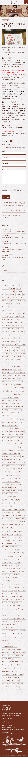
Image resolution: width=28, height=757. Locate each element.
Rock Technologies (7, 369)
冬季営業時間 (5, 581)
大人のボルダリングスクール (9, 646)
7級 (7, 528)
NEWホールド (5, 319)
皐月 (20, 602)
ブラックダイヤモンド (7, 428)
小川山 (20, 353)
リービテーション (21, 521)
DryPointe (15, 447)
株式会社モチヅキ (6, 624)
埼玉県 (7, 205)
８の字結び (13, 540)
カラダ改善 (5, 618)
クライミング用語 (6, 313)
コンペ (14, 313)
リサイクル (5, 316)
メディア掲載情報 (15, 587)
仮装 (17, 434)
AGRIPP (16, 593)
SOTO (3, 465)
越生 (16, 205)
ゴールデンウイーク (7, 388)
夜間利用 (16, 500)
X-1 (11, 574)
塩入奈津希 (12, 683)
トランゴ (13, 680)
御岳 (3, 338)
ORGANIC (14, 674)
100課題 (11, 500)
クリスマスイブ (6, 584)
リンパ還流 (17, 562)
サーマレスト (16, 624)
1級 (13, 416)
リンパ (4, 568)
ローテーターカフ (6, 605)
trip (16, 202)
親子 (15, 599)
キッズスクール (10, 338)
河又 (9, 643)
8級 (13, 434)
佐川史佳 (4, 655)
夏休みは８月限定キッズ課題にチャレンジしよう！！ (13, 258)
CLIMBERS (21, 431)
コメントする (6, 197)
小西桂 (16, 671)
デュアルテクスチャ (7, 543)
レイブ (4, 637)
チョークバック (6, 366)
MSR (9, 419)
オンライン (5, 518)
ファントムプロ (6, 690)
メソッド (11, 668)
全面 (9, 381)
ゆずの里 (17, 609)
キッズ (14, 310)
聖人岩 (20, 369)
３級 (3, 384)
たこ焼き (10, 590)
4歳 (3, 391)
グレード (13, 303)
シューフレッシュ (13, 409)
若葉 (9, 325)
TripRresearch (5, 341)
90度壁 (10, 378)
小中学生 (20, 490)
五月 (23, 419)
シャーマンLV (5, 484)
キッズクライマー (18, 556)
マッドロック (19, 468)
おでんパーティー (6, 577)
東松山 (10, 205)
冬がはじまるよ (21, 581)
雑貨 (14, 605)
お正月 (22, 587)
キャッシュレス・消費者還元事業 (10, 630)
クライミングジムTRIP (8, 297)
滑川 (9, 307)
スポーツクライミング (7, 444)
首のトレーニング (6, 553)
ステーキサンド (12, 633)
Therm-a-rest (16, 612)
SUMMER (12, 450)
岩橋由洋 (4, 487)
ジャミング (5, 406)
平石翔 (21, 661)
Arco (13, 596)
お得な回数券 (16, 665)
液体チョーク (9, 344)
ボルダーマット (6, 512)
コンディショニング (16, 300)
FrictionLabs (5, 661)
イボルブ (16, 316)
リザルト (13, 335)
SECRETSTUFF (14, 661)
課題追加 (4, 331)
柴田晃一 (4, 615)
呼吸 (10, 406)
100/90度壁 (11, 375)
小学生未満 (17, 456)
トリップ (7, 203)
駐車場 (10, 440)
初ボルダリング (20, 328)
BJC (20, 546)
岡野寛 (23, 652)
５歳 (7, 431)
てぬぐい (13, 472)
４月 (20, 419)
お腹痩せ (10, 556)
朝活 (18, 680)
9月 (3, 416)
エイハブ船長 (9, 493)
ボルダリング (13, 203)
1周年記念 (4, 453)
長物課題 (14, 325)
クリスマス (5, 353)
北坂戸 (4, 300)
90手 (18, 553)
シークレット (5, 335)
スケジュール (16, 475)
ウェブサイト (5, 163)
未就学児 (16, 397)
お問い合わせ (5, 490)
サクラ (21, 596)
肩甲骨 (12, 391)
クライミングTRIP (6, 462)
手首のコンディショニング (13, 571)
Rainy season (5, 412)
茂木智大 (16, 686)
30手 (3, 344)
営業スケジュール (6, 310)
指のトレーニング (6, 509)
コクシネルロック (6, 612)
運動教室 (4, 621)
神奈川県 (4, 658)
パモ (12, 671)
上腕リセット (20, 565)
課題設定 (16, 347)
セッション (10, 347)
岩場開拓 (13, 412)
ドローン (10, 615)
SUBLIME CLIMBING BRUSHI (9, 546)
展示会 (4, 372)
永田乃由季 (10, 425)
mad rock (20, 406)
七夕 (21, 447)
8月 (21, 412)
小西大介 (18, 652)
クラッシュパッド (18, 459)
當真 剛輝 (4, 500)
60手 (3, 434)
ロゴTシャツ (5, 450)
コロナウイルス (6, 394)
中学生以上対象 (6, 649)
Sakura (7, 459)
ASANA (23, 375)
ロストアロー (5, 680)
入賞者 (14, 307)
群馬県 (20, 394)
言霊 (9, 559)
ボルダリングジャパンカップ (9, 549)
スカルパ (10, 593)
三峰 (16, 444)
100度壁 (4, 375)
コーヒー (4, 419)
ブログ (10, 229)
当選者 (14, 378)
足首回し (4, 633)
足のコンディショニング (8, 515)
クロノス (19, 356)
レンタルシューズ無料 (14, 618)
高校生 (13, 649)
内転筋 (11, 518)
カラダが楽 (11, 621)
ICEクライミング (6, 596)
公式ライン (15, 487)
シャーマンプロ (6, 693)
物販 (22, 553)
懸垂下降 (4, 590)
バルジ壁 (11, 652)
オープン (13, 319)
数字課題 (4, 403)
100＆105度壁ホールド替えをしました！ (13, 237)
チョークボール (10, 384)
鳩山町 (18, 472)
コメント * (4, 169)
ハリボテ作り (5, 472)
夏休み (11, 686)
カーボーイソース (6, 677)
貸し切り (22, 509)
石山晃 (4, 665)
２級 (17, 350)
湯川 (23, 571)
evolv (18, 331)
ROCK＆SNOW (19, 524)
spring (14, 202)
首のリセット (21, 549)
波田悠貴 (4, 381)
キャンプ (4, 359)
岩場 (8, 437)
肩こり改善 (10, 534)
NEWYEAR (5, 456)
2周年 (17, 391)
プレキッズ (14, 400)
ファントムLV (16, 481)
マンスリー (18, 203)
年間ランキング (6, 400)
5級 (24, 353)
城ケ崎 (4, 437)
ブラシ (15, 543)
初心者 (18, 366)
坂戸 (22, 297)
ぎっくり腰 (13, 531)
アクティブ (14, 506)
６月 (14, 462)
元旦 (9, 655)
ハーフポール (19, 621)
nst (19, 453)
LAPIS (9, 658)
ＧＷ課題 (4, 559)
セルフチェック (11, 568)
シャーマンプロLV (16, 693)
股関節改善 (5, 537)
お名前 (4, 151)
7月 (18, 462)
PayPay (4, 425)
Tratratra (23, 612)
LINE (9, 487)
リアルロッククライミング (18, 210)
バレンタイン (16, 440)
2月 (19, 590)
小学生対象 (5, 363)
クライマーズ (5, 503)
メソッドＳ (18, 668)
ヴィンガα (16, 574)
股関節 (13, 366)
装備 (10, 475)
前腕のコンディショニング (8, 565)
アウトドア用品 (19, 422)
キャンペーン (5, 350)
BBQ (18, 412)
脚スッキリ (17, 537)
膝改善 (11, 537)
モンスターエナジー (7, 397)
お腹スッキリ (17, 534)
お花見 (20, 444)
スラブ (17, 338)
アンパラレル (17, 496)
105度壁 (4, 378)
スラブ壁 (22, 462)
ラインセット (20, 341)
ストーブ (16, 512)
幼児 (3, 431)
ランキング (21, 363)
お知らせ (11, 241)
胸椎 (23, 456)
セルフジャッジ (13, 363)
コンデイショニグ (16, 559)
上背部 (7, 391)
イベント (20, 202)
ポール (12, 503)
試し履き (20, 325)
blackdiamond (5, 671)
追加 (16, 344)
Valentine (4, 409)
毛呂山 (13, 205)
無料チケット (10, 372)
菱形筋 (11, 524)
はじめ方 (4, 602)
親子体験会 (13, 490)
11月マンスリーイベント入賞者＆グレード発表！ (12, 216)
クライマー (15, 509)
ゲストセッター (19, 428)
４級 (10, 353)
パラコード (5, 627)
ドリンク (8, 434)
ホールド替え (5, 303)
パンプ (11, 562)
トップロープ (5, 540)
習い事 (19, 378)
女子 (3, 599)
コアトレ (4, 556)
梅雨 (3, 356)
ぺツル (4, 347)
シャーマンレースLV (16, 484)
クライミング (5, 288)
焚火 (3, 493)
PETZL (22, 316)
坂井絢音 (13, 341)
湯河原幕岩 (18, 384)
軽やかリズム (20, 683)
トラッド (14, 381)
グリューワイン (15, 584)
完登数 (18, 605)
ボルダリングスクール (7, 478)
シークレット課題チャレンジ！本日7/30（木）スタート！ (13, 250)
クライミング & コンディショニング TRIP (14, 2)
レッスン (4, 440)
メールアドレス (6, 157)
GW (20, 409)
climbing (11, 202)
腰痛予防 (20, 531)
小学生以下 (17, 518)
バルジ (23, 366)
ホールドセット (11, 521)
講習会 (12, 350)
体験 (14, 553)
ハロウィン (19, 335)
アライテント (11, 359)
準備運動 (4, 506)
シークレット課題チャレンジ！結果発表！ (13, 231)
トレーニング (22, 344)
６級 (20, 400)
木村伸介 (4, 422)
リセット (21, 350)
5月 (11, 459)
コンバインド (5, 574)
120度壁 (21, 388)
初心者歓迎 (5, 475)
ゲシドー (4, 643)
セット (16, 493)
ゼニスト (18, 640)
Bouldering (6, 202)
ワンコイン (13, 581)
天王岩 (15, 369)
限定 (3, 528)
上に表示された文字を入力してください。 (13, 190)
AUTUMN (23, 450)
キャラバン (5, 686)
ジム (8, 300)
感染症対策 (5, 640)
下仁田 (15, 353)
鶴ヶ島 (21, 205)
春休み (20, 599)
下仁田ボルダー (6, 674)
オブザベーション (20, 515)
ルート (4, 521)
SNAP (23, 475)
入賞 (24, 356)
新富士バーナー (11, 465)
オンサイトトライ (15, 437)
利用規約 (4, 593)
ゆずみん (23, 609)
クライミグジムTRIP (7, 496)
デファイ (15, 419)
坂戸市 (3, 205)
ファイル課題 (11, 331)
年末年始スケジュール (13, 403)
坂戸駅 (11, 456)
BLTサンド (12, 640)
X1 (24, 621)
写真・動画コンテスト (17, 655)
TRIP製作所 (14, 394)
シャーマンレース (6, 481)
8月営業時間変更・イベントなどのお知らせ (14, 243)
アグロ (23, 590)
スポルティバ (16, 577)
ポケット (20, 540)
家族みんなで (9, 599)
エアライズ (5, 468)
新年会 (15, 406)
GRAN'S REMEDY (6, 447)
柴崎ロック (5, 652)
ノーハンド (5, 562)
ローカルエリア (20, 465)
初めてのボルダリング (7, 609)
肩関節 (4, 524)
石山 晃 (11, 468)
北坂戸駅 (23, 203)
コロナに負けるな (11, 637)
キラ (16, 425)
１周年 (15, 388)
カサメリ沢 (5, 683)
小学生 (16, 322)
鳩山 (19, 313)
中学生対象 (5, 668)
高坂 (19, 205)
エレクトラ (20, 637)
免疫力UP (22, 630)
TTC (23, 313)
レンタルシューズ (10, 356)
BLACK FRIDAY (13, 453)
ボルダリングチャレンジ (8, 328)
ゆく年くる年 (5, 531)
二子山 (11, 627)
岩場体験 (4, 307)
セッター (4, 325)
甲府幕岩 (17, 375)
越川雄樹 (9, 665)
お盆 (18, 450)
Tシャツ (22, 391)
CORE (23, 618)
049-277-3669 (9, 718)
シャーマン (17, 478)
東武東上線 (11, 291)
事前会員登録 (13, 431)
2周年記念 (10, 422)
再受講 (4, 571)
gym (24, 300)
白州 (17, 602)
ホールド (18, 503)
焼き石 (23, 518)
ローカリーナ (5, 587)
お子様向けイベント (14, 528)
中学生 (21, 322)
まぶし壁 (20, 381)
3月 (17, 596)
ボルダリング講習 (21, 568)
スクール (23, 331)
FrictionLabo (16, 658)
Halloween (17, 416)
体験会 (11, 316)
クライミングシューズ (7, 322)
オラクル (8, 416)
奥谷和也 (19, 649)
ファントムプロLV (16, 690)
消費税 (18, 359)
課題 (18, 319)
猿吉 (15, 590)
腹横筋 (4, 534)
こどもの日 (11, 602)
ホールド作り (16, 677)
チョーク (22, 434)
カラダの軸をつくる (20, 372)
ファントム (20, 633)
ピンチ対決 (17, 615)
